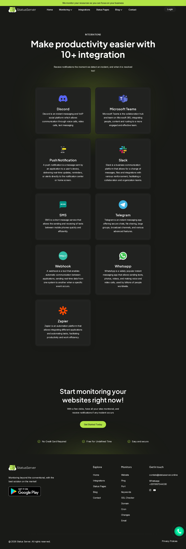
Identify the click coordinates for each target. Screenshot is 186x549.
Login (170, 9)
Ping (123, 480)
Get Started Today (93, 424)
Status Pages (102, 9)
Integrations (84, 9)
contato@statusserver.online (163, 475)
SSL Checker (127, 497)
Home (50, 9)
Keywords (126, 492)
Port (123, 486)
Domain (125, 503)
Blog (95, 492)
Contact (132, 9)
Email (123, 520)
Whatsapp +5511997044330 (158, 483)
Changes (125, 515)
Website (125, 475)
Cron (123, 509)
